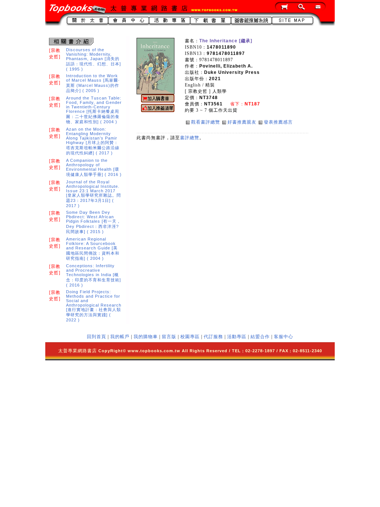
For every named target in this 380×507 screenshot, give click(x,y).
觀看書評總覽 (205, 122)
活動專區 (236, 336)
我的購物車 (146, 336)
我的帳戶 (120, 336)
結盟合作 (260, 336)
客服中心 (283, 336)
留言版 (169, 336)
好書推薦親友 (241, 122)
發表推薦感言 (278, 122)
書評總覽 (189, 137)
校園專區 (190, 336)
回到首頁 (96, 336)
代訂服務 (213, 336)
